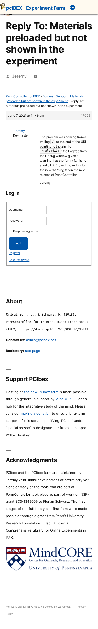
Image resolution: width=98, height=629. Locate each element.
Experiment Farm (45, 8)
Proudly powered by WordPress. (53, 606)
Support (61, 96)
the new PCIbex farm (41, 392)
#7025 (85, 115)
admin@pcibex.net (41, 340)
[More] (72, 8)
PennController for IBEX (23, 96)
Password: (16, 221)
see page (32, 351)
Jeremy (19, 76)
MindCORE (64, 399)
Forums (48, 96)
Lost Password (19, 260)
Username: (16, 210)
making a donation (36, 413)
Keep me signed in (25, 231)
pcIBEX (14, 8)
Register (14, 253)
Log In (18, 243)
